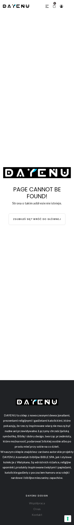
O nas (37, 509)
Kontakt (37, 514)
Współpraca (37, 503)
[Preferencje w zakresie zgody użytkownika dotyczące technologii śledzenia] (67, 518)
